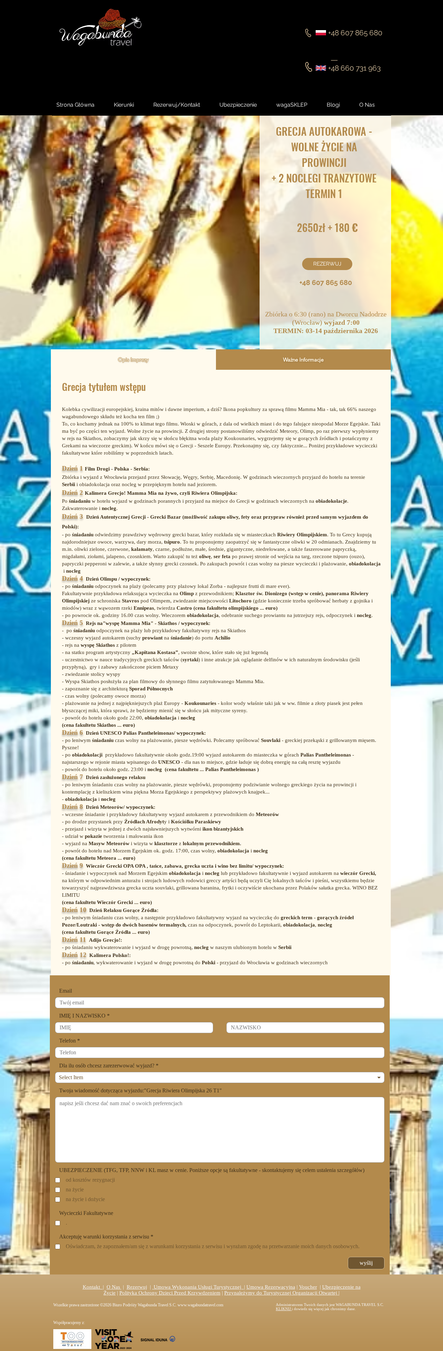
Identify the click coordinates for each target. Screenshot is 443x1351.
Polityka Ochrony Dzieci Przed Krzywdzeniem (169, 1293)
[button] (339, 105)
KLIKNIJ (284, 1309)
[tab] (133, 359)
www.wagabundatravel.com (200, 1305)
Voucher (308, 1287)
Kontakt (93, 1287)
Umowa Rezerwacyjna (270, 1287)
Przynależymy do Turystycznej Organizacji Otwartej (281, 1293)
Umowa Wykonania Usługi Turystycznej (198, 1287)
